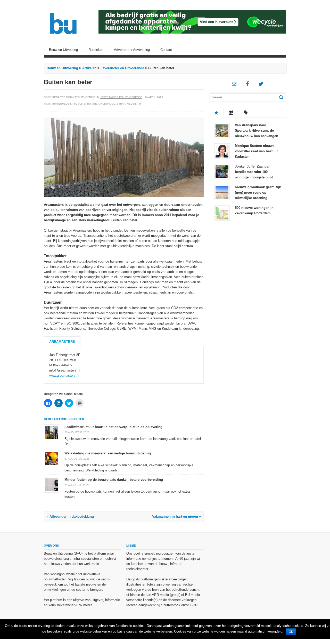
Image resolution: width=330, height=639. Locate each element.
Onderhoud (106, 103)
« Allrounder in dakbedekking (70, 516)
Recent (231, 113)
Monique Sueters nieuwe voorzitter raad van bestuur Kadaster (256, 151)
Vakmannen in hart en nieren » (176, 516)
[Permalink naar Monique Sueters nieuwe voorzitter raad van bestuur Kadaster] (222, 151)
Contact (166, 50)
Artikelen (89, 68)
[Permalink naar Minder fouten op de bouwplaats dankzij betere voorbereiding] (51, 485)
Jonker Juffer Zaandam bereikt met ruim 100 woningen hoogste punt (254, 171)
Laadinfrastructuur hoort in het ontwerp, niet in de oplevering (113, 427)
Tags (246, 113)
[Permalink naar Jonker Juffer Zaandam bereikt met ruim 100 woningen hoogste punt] (222, 171)
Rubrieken (95, 50)
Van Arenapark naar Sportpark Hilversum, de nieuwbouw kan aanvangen (256, 130)
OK (291, 632)
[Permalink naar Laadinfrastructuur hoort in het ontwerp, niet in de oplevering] (51, 432)
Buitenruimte (87, 103)
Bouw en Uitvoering (63, 50)
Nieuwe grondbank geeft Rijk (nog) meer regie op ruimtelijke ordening (258, 192)
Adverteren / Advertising (132, 50)
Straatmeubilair (129, 103)
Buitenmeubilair (64, 103)
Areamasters (62, 342)
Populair (216, 113)
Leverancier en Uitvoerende (122, 68)
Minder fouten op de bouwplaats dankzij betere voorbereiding (113, 480)
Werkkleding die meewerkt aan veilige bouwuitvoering (107, 453)
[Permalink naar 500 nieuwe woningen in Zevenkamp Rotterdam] (222, 213)
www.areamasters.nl (64, 375)
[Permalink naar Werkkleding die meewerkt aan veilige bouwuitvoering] (51, 458)
